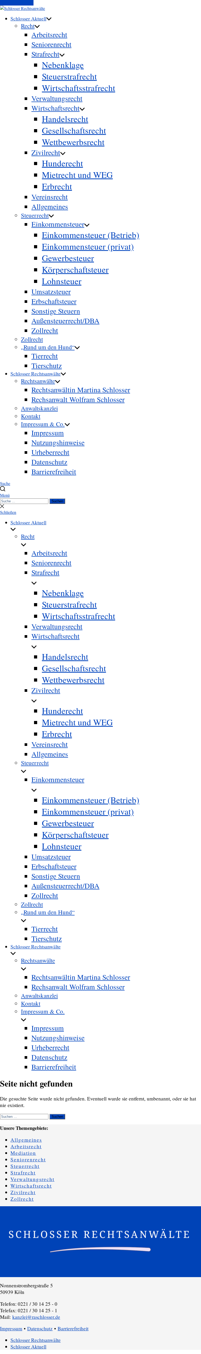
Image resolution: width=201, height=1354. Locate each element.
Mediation (23, 1153)
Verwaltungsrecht (56, 98)
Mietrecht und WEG (77, 174)
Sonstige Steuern (55, 311)
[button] (100, 495)
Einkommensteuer (57, 224)
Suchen (57, 501)
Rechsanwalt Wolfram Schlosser (78, 399)
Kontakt (30, 416)
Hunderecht (62, 163)
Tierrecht (44, 356)
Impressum (47, 433)
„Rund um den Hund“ (48, 347)
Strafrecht (45, 54)
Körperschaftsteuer (75, 269)
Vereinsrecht (49, 197)
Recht (28, 26)
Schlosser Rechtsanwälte (35, 373)
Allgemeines (49, 206)
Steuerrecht (35, 215)
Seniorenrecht (51, 44)
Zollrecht (44, 330)
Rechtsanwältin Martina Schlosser (80, 389)
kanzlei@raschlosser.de (36, 1317)
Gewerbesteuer (68, 258)
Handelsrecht (65, 118)
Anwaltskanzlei (39, 408)
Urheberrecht (50, 452)
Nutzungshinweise (58, 442)
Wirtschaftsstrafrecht (78, 87)
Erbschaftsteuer (53, 301)
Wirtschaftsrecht (55, 108)
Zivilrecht (45, 152)
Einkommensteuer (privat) (88, 246)
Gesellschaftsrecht (74, 130)
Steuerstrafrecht (69, 76)
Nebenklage (63, 64)
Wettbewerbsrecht (73, 141)
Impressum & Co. (43, 424)
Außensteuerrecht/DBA (65, 320)
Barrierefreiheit (53, 471)
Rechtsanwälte (38, 381)
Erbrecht (57, 186)
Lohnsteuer (61, 281)
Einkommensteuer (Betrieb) (90, 234)
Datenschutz (49, 462)
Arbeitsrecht (49, 34)
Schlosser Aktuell (28, 18)
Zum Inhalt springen (17, 3)
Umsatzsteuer (51, 291)
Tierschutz (46, 365)
